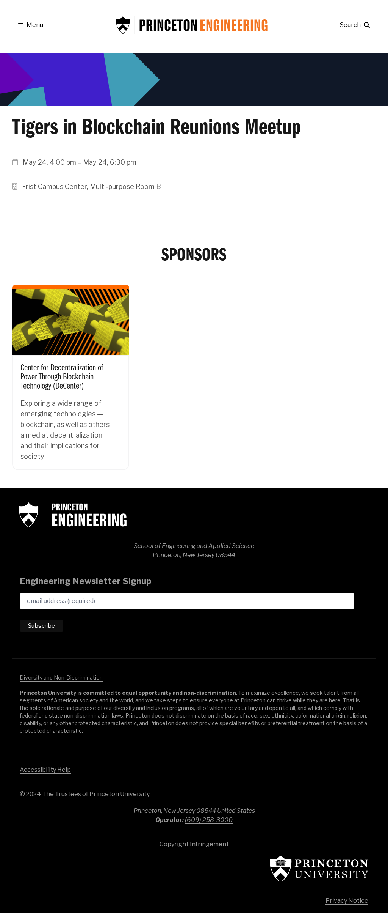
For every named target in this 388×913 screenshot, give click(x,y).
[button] (30, 25)
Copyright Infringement (194, 844)
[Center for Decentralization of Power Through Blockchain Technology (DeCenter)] (70, 372)
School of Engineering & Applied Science (72, 515)
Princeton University (319, 868)
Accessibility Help (45, 769)
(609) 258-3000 (209, 819)
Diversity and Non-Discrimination (61, 677)
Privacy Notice (346, 900)
